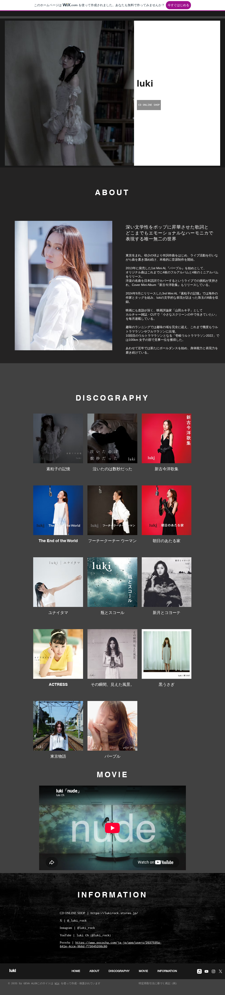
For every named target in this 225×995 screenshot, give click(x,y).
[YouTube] (206, 971)
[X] (220, 971)
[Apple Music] (199, 971)
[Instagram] (213, 971)
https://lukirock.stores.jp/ (114, 913)
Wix (57, 983)
